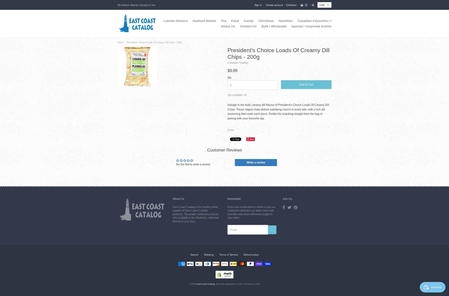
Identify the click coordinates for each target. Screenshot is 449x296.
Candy (248, 21)
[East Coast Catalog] (137, 31)
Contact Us (248, 26)
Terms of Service (228, 254)
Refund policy (251, 254)
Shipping (209, 254)
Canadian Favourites (313, 21)
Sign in (258, 5)
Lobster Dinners (175, 21)
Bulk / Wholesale (274, 26)
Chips (230, 130)
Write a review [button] (256, 162)
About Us (228, 26)
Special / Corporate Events (311, 26)
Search (194, 254)
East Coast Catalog (206, 283)
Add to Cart (306, 84)
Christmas (266, 21)
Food (235, 21)
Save (252, 139)
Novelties (286, 21)
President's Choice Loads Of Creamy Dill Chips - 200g (154, 42)
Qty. (229, 77)
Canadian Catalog (237, 62)
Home (120, 42)
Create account (274, 5)
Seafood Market (204, 21)
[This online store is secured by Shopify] (224, 277)
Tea (223, 21)
